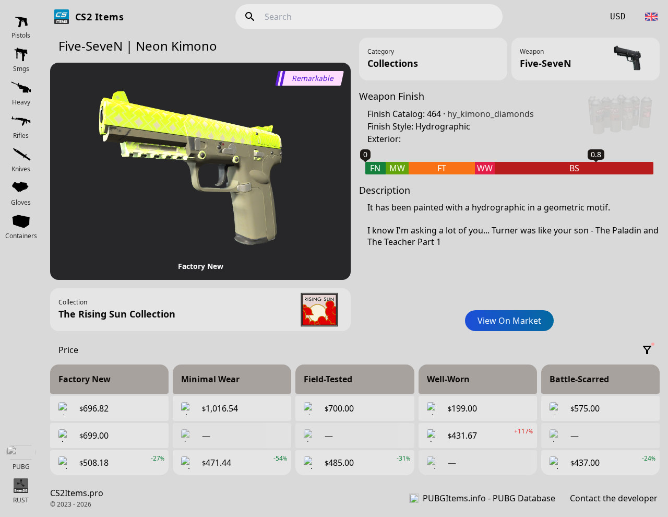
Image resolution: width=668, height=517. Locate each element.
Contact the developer (614, 498)
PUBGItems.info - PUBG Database (489, 498)
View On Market (509, 320)
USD (618, 16)
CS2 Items (99, 16)
